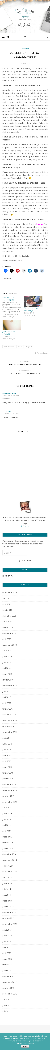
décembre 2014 (9, 854)
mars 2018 (7, 674)
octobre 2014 (8, 866)
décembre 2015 (9, 784)
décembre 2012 (9, 976)
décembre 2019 (9, 633)
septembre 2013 (9, 924)
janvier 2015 (7, 848)
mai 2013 (6, 947)
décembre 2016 (9, 714)
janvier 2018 (7, 679)
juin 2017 (6, 691)
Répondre (6, 398)
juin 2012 (6, 1011)
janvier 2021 (7, 610)
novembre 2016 (9, 720)
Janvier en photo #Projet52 (8, 332)
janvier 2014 (7, 906)
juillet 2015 (7, 813)
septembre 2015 (9, 802)
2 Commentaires (41, 353)
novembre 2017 (9, 685)
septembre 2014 (9, 871)
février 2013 (7, 964)
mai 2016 (6, 755)
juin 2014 (6, 889)
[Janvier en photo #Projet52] (11, 325)
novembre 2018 (9, 645)
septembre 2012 (9, 993)
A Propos (25, 526)
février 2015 (7, 842)
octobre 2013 (8, 918)
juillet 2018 (7, 656)
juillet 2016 (7, 743)
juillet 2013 (7, 935)
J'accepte (25, 1046)
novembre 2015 (9, 790)
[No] (47, 1041)
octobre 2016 (8, 726)
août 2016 (7, 738)
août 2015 (7, 807)
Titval (7, 411)
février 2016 (7, 773)
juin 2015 (6, 819)
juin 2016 (6, 749)
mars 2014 (7, 900)
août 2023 (7, 598)
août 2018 (7, 650)
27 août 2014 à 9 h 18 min (11, 395)
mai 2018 (6, 668)
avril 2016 (6, 761)
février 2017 (7, 709)
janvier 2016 (7, 778)
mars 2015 (7, 836)
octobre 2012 (8, 988)
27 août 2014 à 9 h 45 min (12, 413)
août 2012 (7, 999)
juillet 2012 (7, 1005)
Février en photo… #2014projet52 (31, 309)
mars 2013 (7, 959)
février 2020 (7, 627)
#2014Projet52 (9, 347)
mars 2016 (7, 767)
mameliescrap (9, 393)
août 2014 (7, 877)
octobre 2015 (8, 796)
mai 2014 (6, 895)
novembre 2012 (9, 982)
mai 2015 (6, 825)
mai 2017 (6, 697)
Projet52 (29, 347)
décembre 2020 (9, 616)
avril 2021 (6, 604)
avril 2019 (6, 639)
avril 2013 (6, 953)
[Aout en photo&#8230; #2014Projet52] (13, 307)
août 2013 (7, 930)
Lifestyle (25, 49)
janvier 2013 (7, 970)
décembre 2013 (9, 912)
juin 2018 (6, 662)
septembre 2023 (9, 592)
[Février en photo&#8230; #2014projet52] (33, 301)
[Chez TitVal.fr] (25, 13)
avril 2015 (6, 831)
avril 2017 (6, 703)
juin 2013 (6, 941)
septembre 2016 (9, 732)
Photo (20, 347)
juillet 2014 (7, 883)
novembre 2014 (9, 860)
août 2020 (7, 621)
